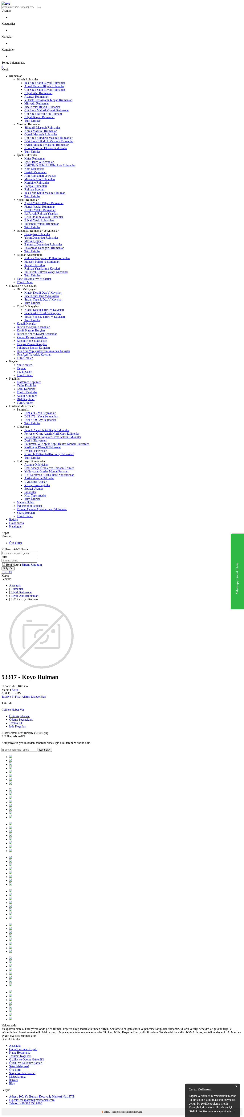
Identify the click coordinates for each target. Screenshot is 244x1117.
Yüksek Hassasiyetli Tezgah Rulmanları (48, 100)
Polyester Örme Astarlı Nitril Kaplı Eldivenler (51, 433)
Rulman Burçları (34, 189)
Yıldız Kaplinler (26, 385)
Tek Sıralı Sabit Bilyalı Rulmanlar (44, 82)
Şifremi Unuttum (32, 564)
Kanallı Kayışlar (26, 323)
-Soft (105, 1112)
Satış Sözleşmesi (19, 1066)
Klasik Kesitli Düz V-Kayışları (42, 292)
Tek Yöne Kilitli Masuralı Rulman (44, 192)
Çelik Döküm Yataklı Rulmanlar (43, 217)
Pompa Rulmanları (35, 186)
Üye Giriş (15, 1069)
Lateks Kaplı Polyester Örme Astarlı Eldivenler (52, 437)
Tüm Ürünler (32, 120)
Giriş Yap (8, 568)
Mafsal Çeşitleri (33, 241)
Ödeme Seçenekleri (21, 719)
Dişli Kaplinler (26, 399)
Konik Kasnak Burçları (31, 330)
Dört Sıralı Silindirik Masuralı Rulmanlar (48, 141)
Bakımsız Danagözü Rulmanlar (43, 244)
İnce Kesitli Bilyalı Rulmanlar (42, 107)
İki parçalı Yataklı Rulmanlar (41, 223)
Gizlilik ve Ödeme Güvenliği (26, 1059)
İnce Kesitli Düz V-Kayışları (41, 296)
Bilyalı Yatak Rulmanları (39, 220)
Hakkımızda (16, 523)
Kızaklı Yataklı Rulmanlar (39, 210)
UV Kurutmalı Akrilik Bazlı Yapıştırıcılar (49, 474)
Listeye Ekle (38, 696)
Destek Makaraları (35, 172)
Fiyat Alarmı (22, 696)
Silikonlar (30, 492)
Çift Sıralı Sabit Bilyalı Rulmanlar (44, 89)
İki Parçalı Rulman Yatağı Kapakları (46, 272)
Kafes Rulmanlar (34, 158)
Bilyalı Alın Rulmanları (38, 93)
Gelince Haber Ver (13, 709)
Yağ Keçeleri (24, 364)
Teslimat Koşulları (20, 1056)
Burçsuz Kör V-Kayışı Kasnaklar (37, 333)
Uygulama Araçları (35, 481)
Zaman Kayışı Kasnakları (32, 337)
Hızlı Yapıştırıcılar (35, 495)
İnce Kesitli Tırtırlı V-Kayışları (42, 313)
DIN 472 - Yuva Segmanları (41, 416)
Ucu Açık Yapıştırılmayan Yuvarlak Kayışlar (43, 351)
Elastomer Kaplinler (29, 382)
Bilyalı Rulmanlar (21, 592)
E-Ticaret (112, 1112)
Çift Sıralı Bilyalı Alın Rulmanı (43, 113)
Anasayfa (15, 585)
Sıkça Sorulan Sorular (22, 1073)
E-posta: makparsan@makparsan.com (32, 1100)
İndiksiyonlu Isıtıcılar (29, 505)
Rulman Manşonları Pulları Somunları (47, 258)
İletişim (13, 519)
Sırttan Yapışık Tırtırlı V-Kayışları (44, 316)
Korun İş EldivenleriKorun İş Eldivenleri (49, 454)
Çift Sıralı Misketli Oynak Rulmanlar (46, 110)
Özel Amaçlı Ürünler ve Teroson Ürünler (49, 468)
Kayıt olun (44, 749)
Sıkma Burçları (26, 512)
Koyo (15, 689)
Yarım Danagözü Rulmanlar (41, 237)
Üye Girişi (15, 542)
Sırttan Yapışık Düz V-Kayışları (43, 299)
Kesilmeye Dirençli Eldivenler (42, 447)
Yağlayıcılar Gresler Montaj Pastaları (46, 471)
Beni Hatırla (14, 564)
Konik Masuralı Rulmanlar (40, 131)
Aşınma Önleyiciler (36, 464)
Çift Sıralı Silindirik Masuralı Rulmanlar (48, 137)
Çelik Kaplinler (26, 388)
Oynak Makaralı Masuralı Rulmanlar (46, 144)
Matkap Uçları (25, 502)
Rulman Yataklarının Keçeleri (42, 268)
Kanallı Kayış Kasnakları (32, 340)
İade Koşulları (17, 726)
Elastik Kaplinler (27, 392)
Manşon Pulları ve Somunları (41, 261)
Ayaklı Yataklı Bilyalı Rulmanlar (43, 203)
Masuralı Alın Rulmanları (39, 179)
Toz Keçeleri (24, 371)
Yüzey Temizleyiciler (37, 485)
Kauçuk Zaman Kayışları (32, 344)
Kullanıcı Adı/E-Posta (15, 549)
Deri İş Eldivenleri (35, 440)
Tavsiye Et (8, 696)
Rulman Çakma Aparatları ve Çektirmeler (42, 509)
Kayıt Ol (7, 572)
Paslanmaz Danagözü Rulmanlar (44, 247)
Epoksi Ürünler (33, 488)
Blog (12, 1083)
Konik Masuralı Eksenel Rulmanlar (45, 148)
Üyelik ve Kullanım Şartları (25, 1062)
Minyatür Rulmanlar (36, 103)
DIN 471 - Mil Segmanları (40, 413)
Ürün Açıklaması (19, 716)
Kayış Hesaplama (19, 1052)
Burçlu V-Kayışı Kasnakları (33, 327)
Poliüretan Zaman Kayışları (33, 347)
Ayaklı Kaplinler (27, 395)
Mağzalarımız (17, 1076)
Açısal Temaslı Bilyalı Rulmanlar (44, 86)
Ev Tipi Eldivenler (35, 450)
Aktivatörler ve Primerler (39, 478)
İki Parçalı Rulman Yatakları (41, 213)
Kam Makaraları (34, 168)
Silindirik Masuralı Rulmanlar (42, 127)
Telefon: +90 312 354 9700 (25, 1103)
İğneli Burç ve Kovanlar (39, 162)
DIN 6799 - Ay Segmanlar (40, 419)
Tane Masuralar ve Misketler (34, 278)
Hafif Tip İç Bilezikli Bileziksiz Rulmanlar (49, 165)
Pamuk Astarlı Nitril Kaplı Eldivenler (46, 430)
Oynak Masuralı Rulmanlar (40, 134)
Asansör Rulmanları (36, 96)
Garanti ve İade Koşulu (23, 1049)
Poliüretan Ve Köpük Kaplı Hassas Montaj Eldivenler (56, 444)
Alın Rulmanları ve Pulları (40, 175)
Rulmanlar (16, 588)
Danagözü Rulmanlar (37, 234)
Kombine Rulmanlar (36, 182)
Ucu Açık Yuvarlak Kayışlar (34, 354)
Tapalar (21, 368)
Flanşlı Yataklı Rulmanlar (39, 206)
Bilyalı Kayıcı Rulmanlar (39, 117)
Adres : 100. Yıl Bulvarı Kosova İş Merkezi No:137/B (42, 1096)
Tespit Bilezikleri (34, 265)
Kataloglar (15, 526)
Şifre (4, 556)
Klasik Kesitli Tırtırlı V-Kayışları (44, 309)
